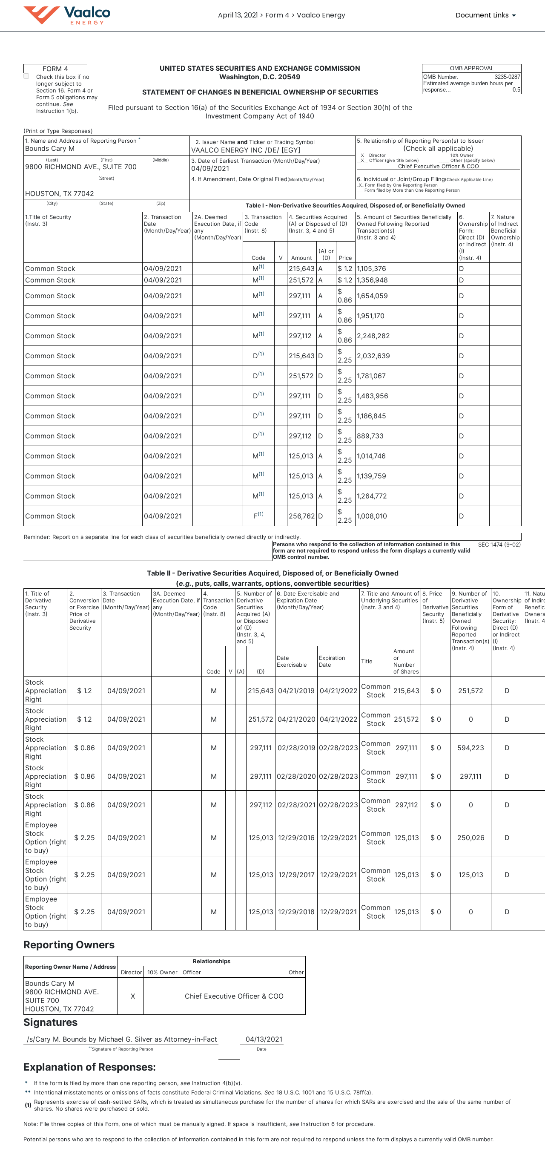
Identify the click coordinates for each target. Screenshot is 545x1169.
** (90, 1048)
